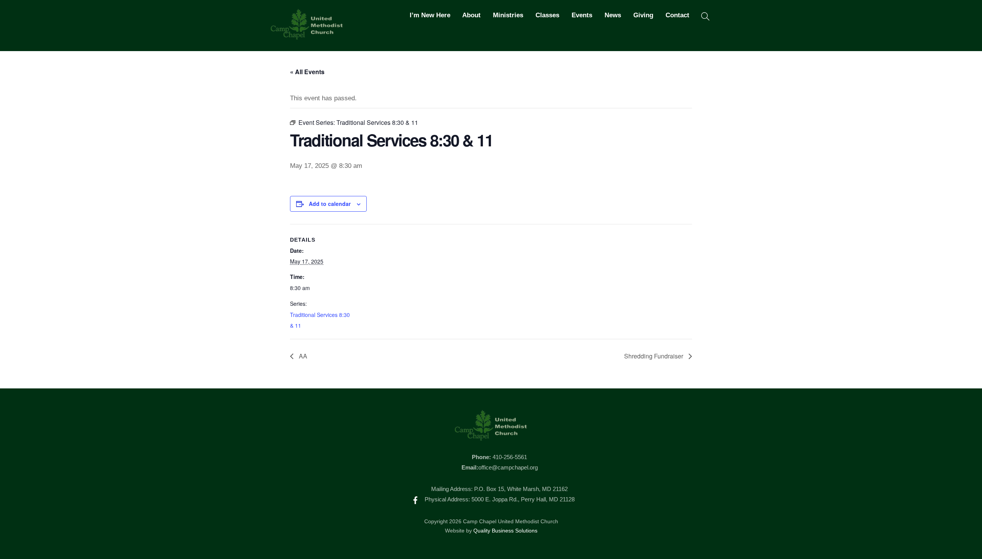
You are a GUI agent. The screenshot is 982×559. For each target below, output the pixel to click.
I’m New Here (430, 15)
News (613, 15)
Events (582, 15)
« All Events (307, 71)
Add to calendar (330, 203)
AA (302, 356)
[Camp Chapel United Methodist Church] (307, 36)
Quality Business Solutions (505, 531)
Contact (677, 15)
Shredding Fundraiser (654, 356)
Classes (547, 15)
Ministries (508, 15)
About (471, 15)
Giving (643, 15)
